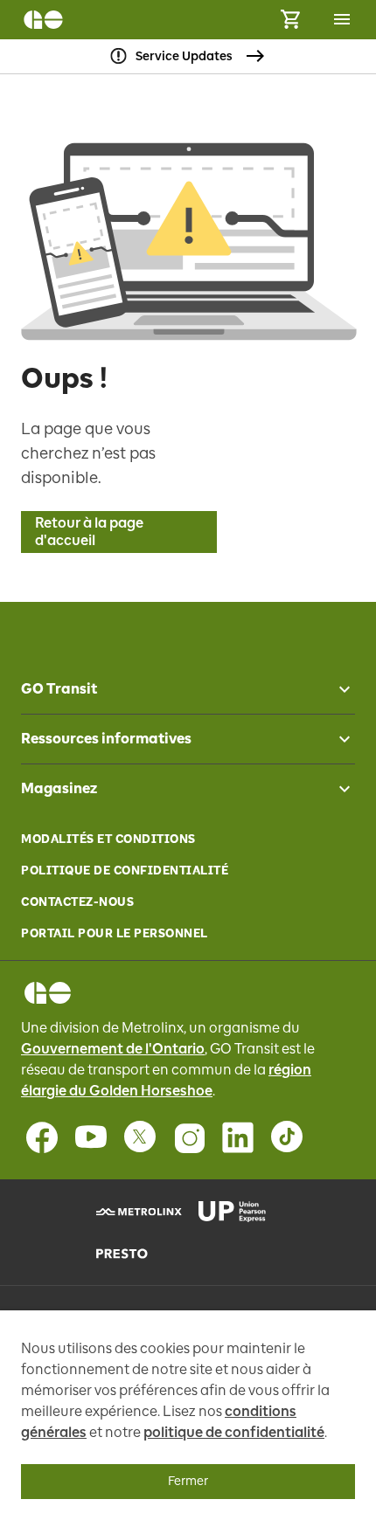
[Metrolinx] (137, 1211)
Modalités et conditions (108, 839)
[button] (188, 689)
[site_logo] (43, 19)
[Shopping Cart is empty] (290, 19)
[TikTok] (287, 1137)
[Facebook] (42, 1137)
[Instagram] (189, 1137)
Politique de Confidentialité (124, 870)
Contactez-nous (77, 902)
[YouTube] (91, 1137)
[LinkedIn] (238, 1137)
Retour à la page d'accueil (89, 532)
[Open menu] (342, 19)
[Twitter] (140, 1137)
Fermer (188, 1481)
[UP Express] (239, 1211)
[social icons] (47, 993)
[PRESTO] (137, 1253)
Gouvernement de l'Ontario (113, 1048)
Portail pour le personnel (114, 933)
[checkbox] (337, 689)
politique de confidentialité (233, 1432)
